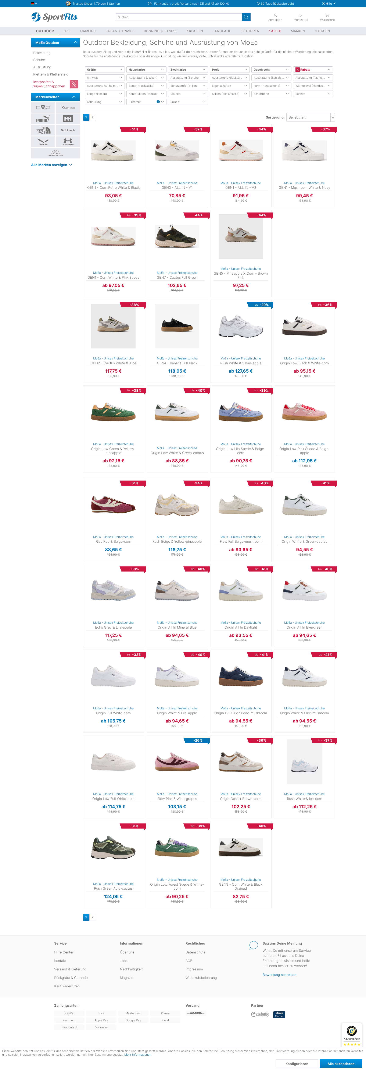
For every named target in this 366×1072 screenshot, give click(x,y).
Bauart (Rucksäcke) (141, 85)
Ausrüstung (42, 67)
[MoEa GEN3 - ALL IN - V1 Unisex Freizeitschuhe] (177, 150)
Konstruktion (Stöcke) (143, 93)
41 (210, 301)
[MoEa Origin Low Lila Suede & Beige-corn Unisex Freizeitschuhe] (241, 411)
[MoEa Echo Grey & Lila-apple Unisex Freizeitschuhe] (113, 590)
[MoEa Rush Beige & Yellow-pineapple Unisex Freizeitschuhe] (177, 504)
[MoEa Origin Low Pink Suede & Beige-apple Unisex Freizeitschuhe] (304, 411)
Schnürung (94, 101)
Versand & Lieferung (70, 969)
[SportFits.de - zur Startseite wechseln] (54, 17)
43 (83, 223)
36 (83, 211)
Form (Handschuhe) (267, 85)
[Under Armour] (68, 141)
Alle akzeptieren (341, 1064)
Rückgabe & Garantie (71, 978)
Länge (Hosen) (97, 93)
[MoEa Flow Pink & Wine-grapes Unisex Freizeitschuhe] (177, 761)
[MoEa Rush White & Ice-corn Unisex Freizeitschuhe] (304, 761)
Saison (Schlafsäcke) (225, 93)
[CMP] (43, 107)
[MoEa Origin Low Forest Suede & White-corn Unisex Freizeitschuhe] (177, 847)
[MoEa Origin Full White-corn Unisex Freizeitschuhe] (113, 676)
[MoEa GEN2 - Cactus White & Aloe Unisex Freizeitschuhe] (113, 326)
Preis (215, 69)
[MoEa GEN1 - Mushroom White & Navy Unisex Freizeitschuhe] (304, 150)
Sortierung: (275, 117)
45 (146, 301)
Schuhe (39, 60)
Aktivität (92, 77)
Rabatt (305, 69)
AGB (189, 961)
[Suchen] (246, 17)
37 (146, 125)
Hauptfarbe (137, 69)
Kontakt (60, 961)
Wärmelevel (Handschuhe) (313, 85)
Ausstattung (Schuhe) (185, 77)
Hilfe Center (63, 952)
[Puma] (43, 118)
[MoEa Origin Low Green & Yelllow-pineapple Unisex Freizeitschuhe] (113, 411)
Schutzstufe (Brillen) (184, 85)
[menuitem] (297, 17)
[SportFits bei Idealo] (279, 1014)
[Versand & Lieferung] (216, 1013)
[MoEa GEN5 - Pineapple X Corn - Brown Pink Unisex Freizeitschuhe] (241, 236)
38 (274, 125)
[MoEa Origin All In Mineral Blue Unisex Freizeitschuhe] (177, 590)
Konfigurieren (297, 1064)
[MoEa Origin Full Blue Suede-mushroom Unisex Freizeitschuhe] (241, 676)
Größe (91, 69)
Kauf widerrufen (67, 986)
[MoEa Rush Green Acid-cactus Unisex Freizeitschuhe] (113, 847)
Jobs (124, 961)
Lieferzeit (135, 101)
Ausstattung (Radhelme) (311, 77)
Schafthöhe (261, 93)
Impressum (194, 969)
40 (274, 301)
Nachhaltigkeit (131, 969)
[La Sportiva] (55, 153)
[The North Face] (43, 130)
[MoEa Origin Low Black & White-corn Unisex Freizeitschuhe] (304, 326)
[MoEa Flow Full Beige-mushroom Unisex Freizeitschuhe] (241, 504)
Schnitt (300, 93)
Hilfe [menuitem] (329, 3)
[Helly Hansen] (68, 118)
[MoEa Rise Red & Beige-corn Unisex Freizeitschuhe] (113, 504)
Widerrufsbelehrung (201, 978)
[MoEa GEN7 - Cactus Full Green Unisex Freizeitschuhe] (177, 236)
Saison (175, 101)
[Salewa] (43, 141)
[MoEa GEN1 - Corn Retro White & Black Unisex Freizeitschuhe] (113, 150)
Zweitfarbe (178, 69)
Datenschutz (195, 952)
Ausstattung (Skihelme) (102, 85)
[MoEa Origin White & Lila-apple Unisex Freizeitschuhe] (177, 676)
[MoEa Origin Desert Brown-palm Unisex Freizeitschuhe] (241, 761)
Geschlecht (262, 69)
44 (274, 479)
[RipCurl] (68, 107)
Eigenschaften (221, 85)
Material (176, 93)
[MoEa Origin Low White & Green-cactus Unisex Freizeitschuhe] (177, 411)
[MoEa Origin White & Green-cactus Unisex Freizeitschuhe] (304, 504)
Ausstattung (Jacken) (143, 77)
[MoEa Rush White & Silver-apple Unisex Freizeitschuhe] (241, 326)
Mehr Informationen (137, 1054)
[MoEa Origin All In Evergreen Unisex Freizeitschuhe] (304, 590)
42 (83, 301)
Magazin (126, 978)
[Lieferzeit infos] (158, 102)
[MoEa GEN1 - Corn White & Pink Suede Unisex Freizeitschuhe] (113, 236)
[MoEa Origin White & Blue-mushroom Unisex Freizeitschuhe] (304, 676)
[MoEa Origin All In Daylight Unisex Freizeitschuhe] (241, 590)
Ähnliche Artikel (113, 207)
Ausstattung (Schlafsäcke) (271, 77)
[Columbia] (68, 130)
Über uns (127, 952)
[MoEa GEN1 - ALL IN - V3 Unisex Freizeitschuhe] (241, 150)
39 (83, 125)
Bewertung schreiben (280, 975)
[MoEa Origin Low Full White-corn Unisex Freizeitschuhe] (113, 761)
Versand (193, 1005)
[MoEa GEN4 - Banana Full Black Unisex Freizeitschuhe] (177, 326)
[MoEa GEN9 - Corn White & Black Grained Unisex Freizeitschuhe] (241, 847)
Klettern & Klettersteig (50, 74)
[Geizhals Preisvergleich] (260, 1015)
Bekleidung (42, 53)
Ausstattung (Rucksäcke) (228, 77)
